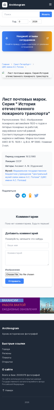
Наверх (9, 390)
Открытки (7, 361)
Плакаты (6, 357)
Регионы (6, 353)
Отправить (14, 281)
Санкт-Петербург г (22, 64)
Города (6, 349)
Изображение (12, 269)
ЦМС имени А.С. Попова (13, 67)
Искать (46, 14)
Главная (5, 64)
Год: (14, 21)
